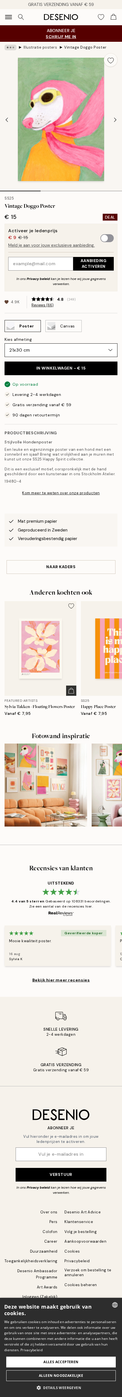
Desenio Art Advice (82, 1212)
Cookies (72, 1251)
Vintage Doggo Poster (85, 47)
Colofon (50, 1231)
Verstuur (61, 1174)
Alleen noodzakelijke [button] (61, 1375)
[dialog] (61, 1347)
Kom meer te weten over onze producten (61, 493)
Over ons (49, 1212)
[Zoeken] (21, 17)
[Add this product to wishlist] (110, 60)
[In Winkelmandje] (71, 691)
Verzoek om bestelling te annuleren (87, 1272)
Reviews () (42, 305)
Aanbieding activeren (94, 263)
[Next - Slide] (115, 119)
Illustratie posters (40, 47)
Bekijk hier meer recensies (61, 980)
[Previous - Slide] (6, 119)
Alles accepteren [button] (60, 1361)
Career (51, 1241)
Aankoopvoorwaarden (85, 1241)
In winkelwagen (61, 368)
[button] (61, 1387)
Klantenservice (78, 1221)
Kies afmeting (18, 339)
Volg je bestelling (80, 1231)
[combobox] (115, 1305)
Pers (53, 1221)
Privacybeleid (77, 1261)
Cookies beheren (80, 1284)
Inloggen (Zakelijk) (40, 1296)
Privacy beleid (38, 279)
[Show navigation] (8, 17)
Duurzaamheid (44, 1251)
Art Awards (47, 1287)
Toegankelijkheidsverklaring (31, 1261)
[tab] (20, 189)
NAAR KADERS (60, 566)
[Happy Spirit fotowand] (46, 785)
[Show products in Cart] (113, 17)
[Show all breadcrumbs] (10, 47)
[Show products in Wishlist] (101, 17)
